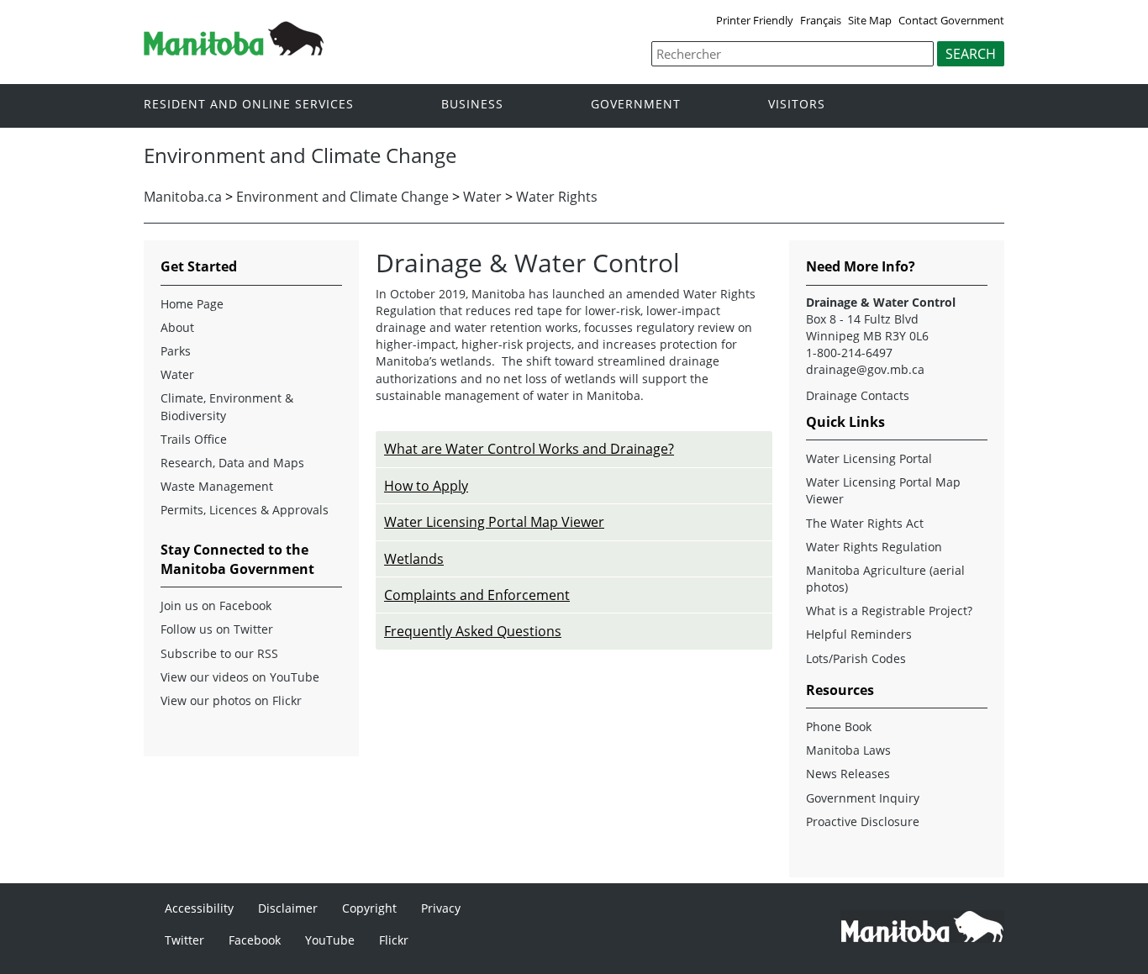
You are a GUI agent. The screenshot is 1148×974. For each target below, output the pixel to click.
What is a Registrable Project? (889, 611)
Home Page (192, 304)
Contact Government (951, 20)
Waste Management (217, 486)
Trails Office (194, 439)
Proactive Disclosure (862, 821)
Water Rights (557, 196)
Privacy (441, 908)
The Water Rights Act (865, 523)
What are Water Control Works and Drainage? (529, 449)
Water (482, 196)
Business (472, 105)
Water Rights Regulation (874, 547)
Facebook (255, 940)
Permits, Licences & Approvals (245, 510)
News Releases (848, 774)
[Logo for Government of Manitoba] (234, 50)
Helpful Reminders (859, 634)
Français (820, 20)
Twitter (184, 940)
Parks (176, 351)
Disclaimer (288, 908)
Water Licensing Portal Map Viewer (494, 522)
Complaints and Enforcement (477, 595)
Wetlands (414, 559)
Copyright (369, 908)
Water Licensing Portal (869, 458)
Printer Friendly (754, 20)
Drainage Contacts (857, 395)
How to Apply (426, 485)
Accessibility (199, 908)
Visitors (796, 105)
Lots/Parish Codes (856, 658)
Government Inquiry (862, 798)
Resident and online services (249, 105)
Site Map (870, 20)
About (177, 327)
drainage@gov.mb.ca (865, 369)
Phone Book (839, 726)
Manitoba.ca (183, 196)
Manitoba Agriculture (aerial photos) (885, 578)
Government (636, 105)
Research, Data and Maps (232, 463)
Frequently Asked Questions (472, 631)
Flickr (393, 940)
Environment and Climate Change (342, 196)
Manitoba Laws (848, 750)
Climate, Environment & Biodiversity (227, 406)
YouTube (330, 940)
